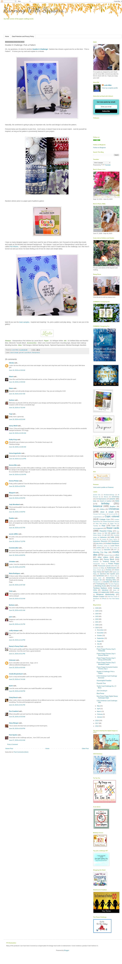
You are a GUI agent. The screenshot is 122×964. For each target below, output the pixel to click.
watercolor (105, 592)
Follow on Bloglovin (99, 147)
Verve (114, 590)
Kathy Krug (13, 439)
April (98, 708)
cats (94, 509)
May (98, 706)
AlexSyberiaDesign (109, 494)
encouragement (98, 528)
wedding (116, 592)
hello (112, 537)
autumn (112, 499)
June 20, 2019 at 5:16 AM (17, 598)
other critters (103, 557)
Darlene (12, 400)
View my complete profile (110, 88)
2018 (97, 720)
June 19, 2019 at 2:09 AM (17, 370)
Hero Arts (96, 539)
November (100, 633)
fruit (106, 533)
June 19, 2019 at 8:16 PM (17, 567)
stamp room (97, 578)
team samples (24, 322)
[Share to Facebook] (37, 350)
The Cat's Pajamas (113, 584)
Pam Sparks (13, 735)
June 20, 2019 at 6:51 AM (17, 610)
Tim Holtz (113, 586)
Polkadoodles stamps (99, 563)
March (99, 711)
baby (94, 501)
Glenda (11, 363)
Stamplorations (97, 581)
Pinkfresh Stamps (109, 561)
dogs (103, 525)
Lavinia (98, 547)
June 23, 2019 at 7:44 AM (17, 679)
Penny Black (109, 559)
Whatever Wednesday (105, 594)
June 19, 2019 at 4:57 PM (17, 527)
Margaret (12, 492)
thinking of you (100, 586)
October (99, 635)
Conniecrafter (13, 548)
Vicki (10, 591)
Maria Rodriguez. (14, 573)
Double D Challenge (40, 49)
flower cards (113, 528)
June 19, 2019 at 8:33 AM (17, 419)
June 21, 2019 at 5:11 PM (17, 653)
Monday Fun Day (100, 552)
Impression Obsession (100, 541)
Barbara (11, 605)
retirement (95, 568)
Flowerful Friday (105, 531)
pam (10, 617)
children (102, 509)
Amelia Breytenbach (16, 674)
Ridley (102, 568)
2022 (97, 619)
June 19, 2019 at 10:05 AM (17, 433)
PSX (115, 566)
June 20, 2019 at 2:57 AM (17, 585)
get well (21, 352)
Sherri (11, 376)
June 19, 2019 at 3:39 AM (17, 382)
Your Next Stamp (114, 598)
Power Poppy (113, 563)
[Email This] (32, 350)
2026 (97, 608)
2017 (97, 723)
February (100, 714)
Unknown (12, 660)
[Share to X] (36, 350)
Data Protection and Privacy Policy (23, 36)
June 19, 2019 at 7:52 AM (17, 407)
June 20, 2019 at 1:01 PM (17, 624)
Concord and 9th (112, 514)
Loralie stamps (97, 549)
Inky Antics (99, 543)
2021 (97, 622)
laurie (11, 685)
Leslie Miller (108, 85)
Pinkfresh (95, 561)
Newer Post (9, 748)
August (99, 641)
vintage (95, 592)
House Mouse (113, 539)
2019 (97, 627)
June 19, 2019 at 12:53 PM (17, 474)
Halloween (103, 537)
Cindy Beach (13, 697)
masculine (107, 549)
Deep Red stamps (101, 523)
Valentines (105, 590)
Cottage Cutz (104, 519)
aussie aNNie (13, 534)
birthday (105, 503)
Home (7, 36)
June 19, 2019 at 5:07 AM (17, 394)
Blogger (66, 950)
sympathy (106, 581)
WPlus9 (104, 598)
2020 (97, 625)
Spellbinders (100, 576)
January (99, 717)
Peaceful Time (101, 683)
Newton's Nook (108, 555)
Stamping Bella (111, 580)
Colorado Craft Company (99, 514)
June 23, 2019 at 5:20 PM (17, 691)
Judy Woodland (14, 504)
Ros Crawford (13, 711)
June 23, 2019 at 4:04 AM (17, 667)
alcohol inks (96, 494)
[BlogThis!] (34, 350)
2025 (97, 611)
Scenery (108, 570)
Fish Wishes (14, 246)
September (100, 638)
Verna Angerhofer (15, 453)
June (98, 646)
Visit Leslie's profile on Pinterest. (103, 487)
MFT (115, 549)
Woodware (96, 598)
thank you (116, 581)
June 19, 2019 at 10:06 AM (17, 447)
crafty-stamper (14, 630)
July (98, 644)
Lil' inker (106, 547)
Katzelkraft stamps (102, 545)
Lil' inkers (114, 547)
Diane (11, 388)
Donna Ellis (13, 465)
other (117, 555)
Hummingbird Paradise (104, 680)
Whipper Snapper (98, 596)
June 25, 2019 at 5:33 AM (17, 716)
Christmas (114, 509)
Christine (12, 561)
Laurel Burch (27, 352)
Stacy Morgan (13, 723)
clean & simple (14, 352)
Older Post (85, 748)
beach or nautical (106, 501)
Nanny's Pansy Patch (16, 646)
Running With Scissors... (36, 10)
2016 (97, 726)
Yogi (10, 414)
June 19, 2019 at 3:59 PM (17, 512)
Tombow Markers (100, 588)
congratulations (97, 516)
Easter (113, 525)
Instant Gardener (112, 543)
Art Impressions (101, 499)
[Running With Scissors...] (96, 140)
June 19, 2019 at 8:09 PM (17, 555)
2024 (97, 613)
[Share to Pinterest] (39, 350)
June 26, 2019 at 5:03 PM (17, 728)
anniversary (115, 496)
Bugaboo (113, 506)
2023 (97, 616)
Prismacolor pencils (104, 566)
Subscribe (106, 111)
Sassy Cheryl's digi (98, 570)
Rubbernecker (111, 568)
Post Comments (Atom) (21, 752)
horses (104, 539)
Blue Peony (100, 693)
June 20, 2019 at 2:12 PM (17, 640)
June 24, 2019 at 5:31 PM (17, 705)
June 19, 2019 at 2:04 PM (17, 486)
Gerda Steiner (97, 535)
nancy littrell (13, 425)
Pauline (11, 518)
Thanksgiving (100, 584)
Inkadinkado (115, 541)
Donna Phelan (14, 481)
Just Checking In (102, 690)
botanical (97, 506)
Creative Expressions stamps (111, 521)
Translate (108, 165)
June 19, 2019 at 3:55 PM (17, 498)
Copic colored (112, 516)
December (100, 630)
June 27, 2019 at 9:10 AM (17, 740)
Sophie (106, 572)
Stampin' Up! (97, 580)
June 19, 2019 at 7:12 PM (17, 541)
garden (113, 533)
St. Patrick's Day (112, 576)
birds (117, 501)
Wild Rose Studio (112, 596)
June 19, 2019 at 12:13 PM (17, 458)
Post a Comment (12, 744)
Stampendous (36, 352)
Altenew (106, 496)
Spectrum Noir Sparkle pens (109, 574)
